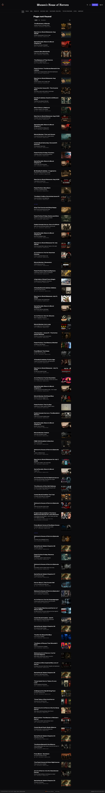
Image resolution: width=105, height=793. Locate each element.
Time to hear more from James (40, 164)
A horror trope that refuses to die (41, 255)
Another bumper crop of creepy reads (42, 81)
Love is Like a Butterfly (42, 51)
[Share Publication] (90, 5)
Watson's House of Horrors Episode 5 (46, 450)
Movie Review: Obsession (43, 262)
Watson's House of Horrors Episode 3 (46, 537)
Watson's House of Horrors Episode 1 (47, 591)
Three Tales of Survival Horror (44, 699)
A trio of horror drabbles (39, 636)
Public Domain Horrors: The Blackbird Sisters (46, 413)
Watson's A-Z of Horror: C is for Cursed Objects (44, 653)
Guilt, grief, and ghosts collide (40, 434)
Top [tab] (39, 20)
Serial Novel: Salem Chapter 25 (44, 672)
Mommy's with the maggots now (41, 397)
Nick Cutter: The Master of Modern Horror (46, 718)
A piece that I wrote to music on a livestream (43, 272)
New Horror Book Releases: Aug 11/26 (46, 116)
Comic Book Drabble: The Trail (44, 494)
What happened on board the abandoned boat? (44, 619)
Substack (92, 791)
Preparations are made (39, 737)
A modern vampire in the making (41, 109)
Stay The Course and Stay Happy (45, 207)
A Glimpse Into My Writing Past (44, 691)
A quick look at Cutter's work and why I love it (43, 720)
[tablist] (40, 20)
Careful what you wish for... (39, 264)
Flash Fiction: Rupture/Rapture (44, 271)
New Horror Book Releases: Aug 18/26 (45, 79)
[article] (52, 26)
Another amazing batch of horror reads (42, 35)
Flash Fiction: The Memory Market (46, 342)
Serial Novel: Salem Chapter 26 (44, 626)
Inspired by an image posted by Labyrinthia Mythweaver (46, 71)
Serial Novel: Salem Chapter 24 (44, 736)
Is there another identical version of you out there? (44, 601)
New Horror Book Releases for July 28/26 (45, 243)
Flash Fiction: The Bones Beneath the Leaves (47, 69)
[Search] (87, 5)
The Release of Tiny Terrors (43, 60)
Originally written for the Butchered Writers (43, 154)
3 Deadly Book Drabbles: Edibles (45, 288)
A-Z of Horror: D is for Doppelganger (46, 599)
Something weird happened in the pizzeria (43, 281)
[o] (66, 452)
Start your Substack (50, 791)
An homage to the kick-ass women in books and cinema (45, 379)
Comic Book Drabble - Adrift (43, 618)
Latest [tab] (36, 20)
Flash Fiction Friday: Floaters (44, 152)
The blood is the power (39, 782)
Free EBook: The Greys (41, 351)
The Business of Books (42, 23)
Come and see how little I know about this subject (44, 479)
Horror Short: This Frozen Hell (44, 582)
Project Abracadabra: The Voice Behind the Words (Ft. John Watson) (46, 513)
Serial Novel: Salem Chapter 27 (44, 574)
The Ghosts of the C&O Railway (45, 486)
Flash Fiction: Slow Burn (42, 188)
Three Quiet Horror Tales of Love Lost (45, 681)
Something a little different (39, 344)
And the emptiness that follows (40, 684)
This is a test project (38, 442)
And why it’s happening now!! (40, 61)
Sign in (101, 4)
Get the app (57, 791)
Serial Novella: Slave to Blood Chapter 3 (44, 387)
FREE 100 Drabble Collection (44, 441)
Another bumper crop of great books (41, 299)
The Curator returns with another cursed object (44, 91)
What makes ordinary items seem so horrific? (43, 656)
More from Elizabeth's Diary (40, 236)
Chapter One (36, 470)
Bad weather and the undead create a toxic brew (44, 567)
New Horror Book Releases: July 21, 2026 (45, 297)
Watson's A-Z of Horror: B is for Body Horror (46, 708)
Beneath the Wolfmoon (43, 520)
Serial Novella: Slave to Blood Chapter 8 (44, 42)
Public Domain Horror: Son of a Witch (46, 224)
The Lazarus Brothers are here (40, 755)
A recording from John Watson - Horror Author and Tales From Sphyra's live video (46, 517)
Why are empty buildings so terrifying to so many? (44, 774)
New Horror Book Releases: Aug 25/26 (45, 32)
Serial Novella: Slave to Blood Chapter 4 (44, 306)
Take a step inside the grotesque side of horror (43, 711)
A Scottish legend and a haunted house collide (43, 526)
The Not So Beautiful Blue (43, 635)
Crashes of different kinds (39, 452)
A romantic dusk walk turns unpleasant (42, 496)
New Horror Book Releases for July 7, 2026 (46, 460)
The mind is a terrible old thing (40, 189)
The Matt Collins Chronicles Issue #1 (46, 196)
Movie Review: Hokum (41, 432)
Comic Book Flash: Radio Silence (45, 727)
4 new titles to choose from (39, 181)
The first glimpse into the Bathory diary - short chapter (45, 389)
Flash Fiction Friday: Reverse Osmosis (44, 555)
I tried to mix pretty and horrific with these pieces (44, 361)
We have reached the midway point (41, 128)
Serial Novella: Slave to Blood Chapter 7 (44, 125)
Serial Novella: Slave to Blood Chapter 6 (44, 161)
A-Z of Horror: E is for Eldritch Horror (46, 477)
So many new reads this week (40, 371)
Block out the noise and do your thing (42, 209)
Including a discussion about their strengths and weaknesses (46, 666)
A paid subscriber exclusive (39, 289)
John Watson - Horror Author (44, 26)
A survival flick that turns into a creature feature (44, 136)
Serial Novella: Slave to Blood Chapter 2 (44, 423)
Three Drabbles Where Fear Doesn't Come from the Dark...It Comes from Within (46, 746)
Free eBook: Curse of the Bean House (46, 525)
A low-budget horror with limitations (41, 326)
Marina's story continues (39, 426)
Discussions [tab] (43, 20)
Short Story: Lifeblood (42, 107)
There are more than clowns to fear (41, 506)
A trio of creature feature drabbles (41, 592)
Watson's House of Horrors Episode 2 (46, 565)
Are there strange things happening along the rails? (45, 487)
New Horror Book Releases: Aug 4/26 (46, 179)
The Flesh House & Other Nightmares (46, 762)
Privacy (15, 791)
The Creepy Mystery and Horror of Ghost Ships (45, 608)
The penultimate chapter (39, 575)
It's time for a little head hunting (40, 674)
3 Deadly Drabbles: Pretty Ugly (44, 359)
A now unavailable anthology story (41, 584)
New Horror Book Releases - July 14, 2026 (46, 368)
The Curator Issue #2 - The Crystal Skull (46, 88)
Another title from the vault (39, 352)
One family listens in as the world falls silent (43, 729)
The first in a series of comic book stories (42, 336)
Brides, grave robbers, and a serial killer (42, 462)
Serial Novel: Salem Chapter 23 (44, 780)
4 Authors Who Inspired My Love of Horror (46, 663)
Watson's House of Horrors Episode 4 (46, 503)
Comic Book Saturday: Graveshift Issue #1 (45, 143)
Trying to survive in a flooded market (41, 25)
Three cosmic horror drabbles (40, 764)
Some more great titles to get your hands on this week (45, 246)
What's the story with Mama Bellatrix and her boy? (44, 226)
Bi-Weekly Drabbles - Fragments (45, 171)
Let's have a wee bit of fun (39, 692)
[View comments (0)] (43, 131)
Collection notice (22, 791)
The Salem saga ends (38, 547)
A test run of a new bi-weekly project (41, 416)
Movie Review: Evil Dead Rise (44, 396)
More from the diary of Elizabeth (41, 45)
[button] (23, 11)
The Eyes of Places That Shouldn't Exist (45, 644)
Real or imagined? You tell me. (40, 317)
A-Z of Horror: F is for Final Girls (44, 378)
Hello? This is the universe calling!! (41, 53)
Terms (18, 791)
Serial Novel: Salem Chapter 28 (44, 546)
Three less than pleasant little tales (41, 101)
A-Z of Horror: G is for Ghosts (44, 316)
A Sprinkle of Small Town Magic (44, 279)
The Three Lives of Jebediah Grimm (41, 539)
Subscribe (95, 4)
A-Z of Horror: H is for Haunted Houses (44, 253)
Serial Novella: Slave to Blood (44, 469)
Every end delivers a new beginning (41, 198)
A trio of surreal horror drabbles (40, 646)
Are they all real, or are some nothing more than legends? (46, 611)
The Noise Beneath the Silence (44, 744)
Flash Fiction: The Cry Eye (42, 404)
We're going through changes (40, 628)
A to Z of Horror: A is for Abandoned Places (46, 771)
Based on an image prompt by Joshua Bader (43, 217)
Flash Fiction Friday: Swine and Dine (46, 216)
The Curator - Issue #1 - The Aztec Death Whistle (45, 333)
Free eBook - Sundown (41, 754)
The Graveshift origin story (39, 146)
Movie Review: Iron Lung (42, 324)
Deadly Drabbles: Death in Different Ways (46, 98)
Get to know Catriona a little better (41, 309)
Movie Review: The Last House (44, 134)
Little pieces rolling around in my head (42, 172)
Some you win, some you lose (40, 701)
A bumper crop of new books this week (42, 117)
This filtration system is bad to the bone (42, 557)
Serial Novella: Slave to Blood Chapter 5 (44, 233)
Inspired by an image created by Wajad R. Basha (44, 406)
